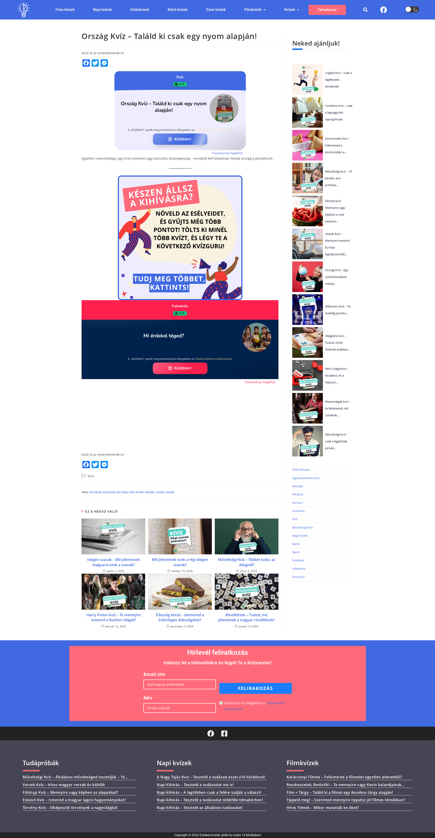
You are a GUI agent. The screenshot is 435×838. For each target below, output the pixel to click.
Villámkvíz (299, 569)
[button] (255, 10)
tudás (160, 492)
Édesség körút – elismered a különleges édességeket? (180, 617)
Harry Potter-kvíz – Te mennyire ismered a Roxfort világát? (113, 617)
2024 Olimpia (301, 470)
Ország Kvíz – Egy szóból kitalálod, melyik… (336, 277)
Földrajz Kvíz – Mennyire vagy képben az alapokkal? (70, 792)
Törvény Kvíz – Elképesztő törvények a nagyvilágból (70, 807)
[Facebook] (383, 9)
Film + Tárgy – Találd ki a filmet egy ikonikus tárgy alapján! (340, 792)
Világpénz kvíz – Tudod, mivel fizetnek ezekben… (337, 342)
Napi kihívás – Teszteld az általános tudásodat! (199, 807)
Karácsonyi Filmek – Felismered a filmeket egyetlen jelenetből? (344, 777)
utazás (169, 492)
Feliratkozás (327, 10)
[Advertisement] (180, 416)
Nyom (139, 492)
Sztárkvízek (139, 9)
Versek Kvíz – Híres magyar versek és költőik (64, 784)
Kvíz (91, 476)
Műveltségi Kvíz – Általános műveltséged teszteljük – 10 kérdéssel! (74, 779)
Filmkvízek (252, 9)
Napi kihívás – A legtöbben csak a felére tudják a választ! (209, 792)
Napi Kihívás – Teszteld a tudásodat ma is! (195, 784)
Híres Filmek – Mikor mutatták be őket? (323, 807)
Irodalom (298, 511)
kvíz (131, 492)
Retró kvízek (178, 9)
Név (147, 698)
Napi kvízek (102, 9)
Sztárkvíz (298, 560)
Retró (296, 544)
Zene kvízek (216, 9)
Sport (296, 552)
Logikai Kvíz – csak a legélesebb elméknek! (338, 79)
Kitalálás (109, 492)
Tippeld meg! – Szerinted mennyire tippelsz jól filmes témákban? (346, 799)
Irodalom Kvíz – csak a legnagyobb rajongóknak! (339, 112)
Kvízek (289, 9)
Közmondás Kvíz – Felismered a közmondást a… (337, 145)
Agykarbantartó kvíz (305, 478)
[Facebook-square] (224, 733)
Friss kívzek (65, 9)
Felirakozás (255, 688)
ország (150, 492)
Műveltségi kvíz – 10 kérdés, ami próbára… (338, 178)
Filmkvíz (297, 494)
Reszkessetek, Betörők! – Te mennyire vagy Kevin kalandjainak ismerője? (344, 787)
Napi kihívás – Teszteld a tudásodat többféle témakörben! (210, 799)
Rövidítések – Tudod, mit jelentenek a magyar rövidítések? (246, 617)
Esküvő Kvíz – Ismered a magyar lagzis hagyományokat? (74, 799)
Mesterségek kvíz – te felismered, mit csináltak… (337, 408)
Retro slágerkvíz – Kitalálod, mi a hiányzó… (337, 375)
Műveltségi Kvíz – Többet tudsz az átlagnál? (246, 562)
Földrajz (95, 492)
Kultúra (122, 492)
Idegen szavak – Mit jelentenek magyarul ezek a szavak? (113, 562)
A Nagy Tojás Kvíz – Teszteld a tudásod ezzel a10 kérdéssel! (211, 777)
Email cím (154, 674)
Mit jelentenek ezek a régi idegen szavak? (180, 562)
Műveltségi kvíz (302, 527)
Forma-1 (298, 503)
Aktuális (297, 486)
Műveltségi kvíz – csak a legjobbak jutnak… (336, 441)
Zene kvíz (298, 577)
